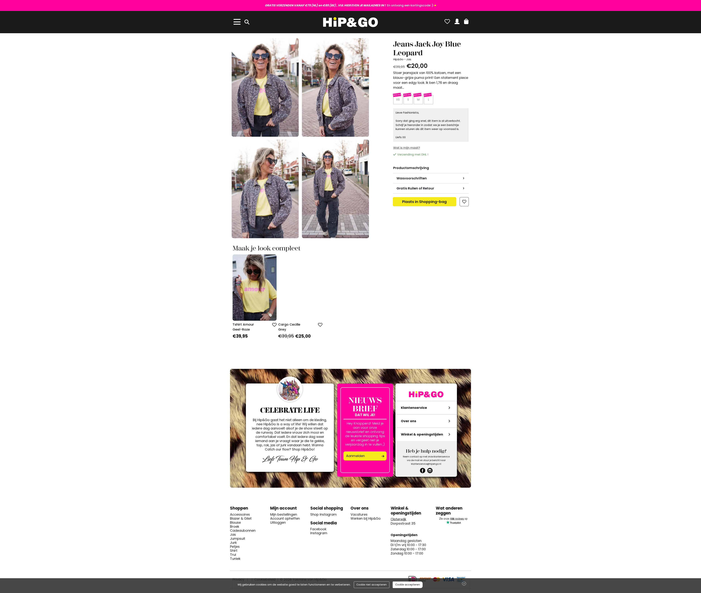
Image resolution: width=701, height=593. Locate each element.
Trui (233, 555)
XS (398, 99)
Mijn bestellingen (283, 515)
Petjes (235, 547)
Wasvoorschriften (412, 178)
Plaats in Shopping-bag (424, 202)
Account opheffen (285, 519)
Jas (233, 535)
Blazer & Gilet (241, 519)
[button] (466, 21)
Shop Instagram (323, 515)
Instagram (318, 533)
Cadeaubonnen (243, 531)
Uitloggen (278, 523)
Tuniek (235, 559)
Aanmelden (355, 456)
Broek (234, 527)
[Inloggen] (457, 21)
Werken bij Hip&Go (365, 519)
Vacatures (358, 515)
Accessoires (240, 515)
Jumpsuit (237, 539)
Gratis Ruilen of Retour (415, 188)
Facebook (318, 529)
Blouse (235, 523)
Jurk (233, 543)
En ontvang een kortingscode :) (349, 5)
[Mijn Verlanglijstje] (447, 21)
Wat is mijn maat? (406, 148)
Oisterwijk (398, 519)
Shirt (233, 551)
